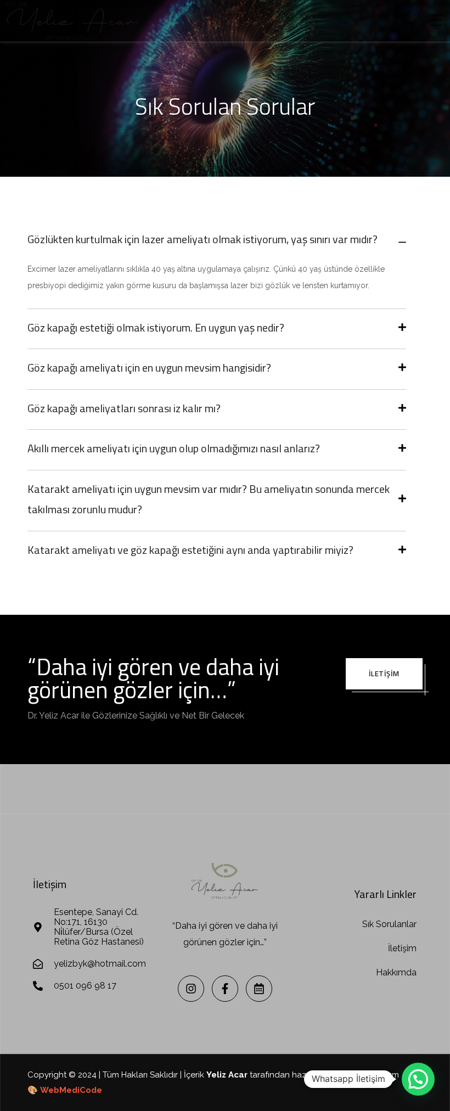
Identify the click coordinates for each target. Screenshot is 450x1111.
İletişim (384, 673)
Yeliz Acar (227, 1075)
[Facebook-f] (225, 988)
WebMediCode (71, 1090)
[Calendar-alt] (259, 988)
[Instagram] (191, 988)
